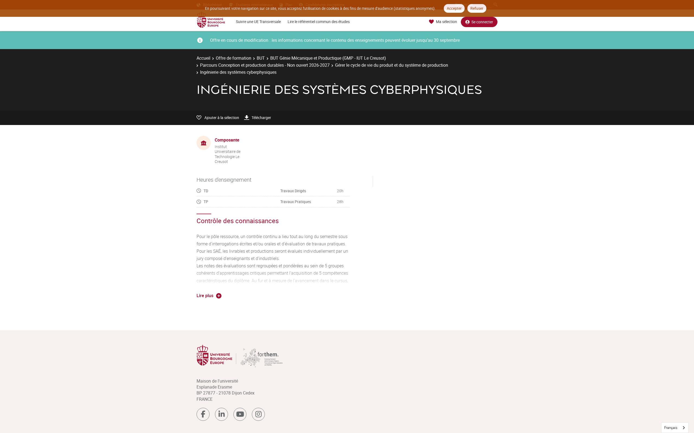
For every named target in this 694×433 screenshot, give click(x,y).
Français (670, 427)
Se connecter (482, 21)
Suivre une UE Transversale (258, 21)
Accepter (454, 8)
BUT (261, 58)
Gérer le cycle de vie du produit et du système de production (391, 65)
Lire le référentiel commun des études (319, 21)
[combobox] (675, 427)
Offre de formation (233, 58)
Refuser (476, 8)
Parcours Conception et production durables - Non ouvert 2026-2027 (265, 65)
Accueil (203, 58)
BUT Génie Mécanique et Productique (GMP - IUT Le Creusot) (328, 58)
